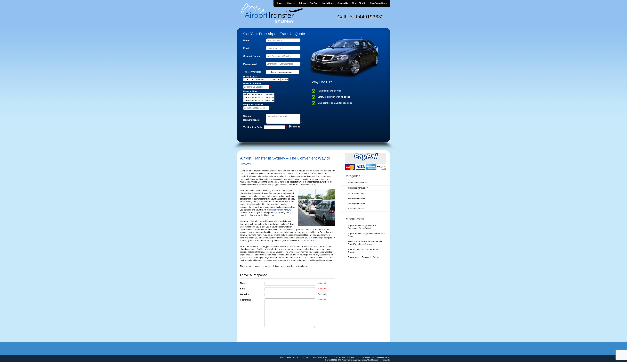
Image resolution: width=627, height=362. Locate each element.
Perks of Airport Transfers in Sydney (363, 257)
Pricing (302, 3)
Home (280, 3)
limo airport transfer (356, 198)
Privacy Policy (339, 357)
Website (244, 294)
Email (243, 288)
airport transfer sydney (358, 188)
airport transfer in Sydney (278, 210)
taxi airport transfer (356, 209)
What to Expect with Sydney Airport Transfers (363, 250)
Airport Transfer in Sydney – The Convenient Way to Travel (362, 226)
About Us (291, 3)
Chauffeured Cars (378, 3)
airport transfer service (358, 183)
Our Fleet (314, 3)
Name (243, 283)
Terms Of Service (354, 357)
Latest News (328, 3)
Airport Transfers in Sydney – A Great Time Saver (366, 234)
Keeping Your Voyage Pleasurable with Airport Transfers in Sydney (365, 242)
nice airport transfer (356, 203)
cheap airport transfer (357, 193)
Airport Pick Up (359, 3)
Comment (245, 299)
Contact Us (343, 3)
